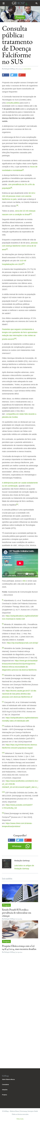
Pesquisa (20, 17)
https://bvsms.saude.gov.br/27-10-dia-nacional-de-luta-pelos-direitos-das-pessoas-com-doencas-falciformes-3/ (19, 694)
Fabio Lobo (20, 1119)
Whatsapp (16, 846)
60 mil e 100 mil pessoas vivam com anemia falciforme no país (18, 196)
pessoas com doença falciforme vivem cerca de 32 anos (20, 246)
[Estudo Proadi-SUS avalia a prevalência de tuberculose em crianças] (20, 893)
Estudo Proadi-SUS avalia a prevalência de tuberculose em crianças (16, 912)
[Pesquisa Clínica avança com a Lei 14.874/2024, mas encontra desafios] (20, 929)
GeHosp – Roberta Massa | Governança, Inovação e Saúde (20, 4)
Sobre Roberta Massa (8, 1079)
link (24, 581)
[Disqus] (20, 982)
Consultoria (5, 1084)
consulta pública (12, 103)
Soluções (4, 1089)
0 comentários (27, 69)
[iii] (17, 205)
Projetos (4, 1095)
